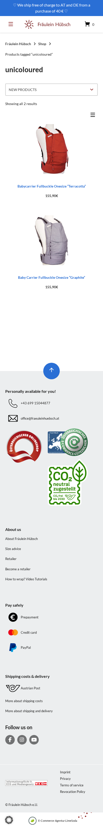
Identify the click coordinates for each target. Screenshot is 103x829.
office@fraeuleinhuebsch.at (40, 418)
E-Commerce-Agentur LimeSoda (57, 820)
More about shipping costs (24, 701)
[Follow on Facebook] (10, 740)
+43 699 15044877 (35, 403)
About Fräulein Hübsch (21, 539)
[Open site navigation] (12, 24)
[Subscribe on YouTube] (34, 740)
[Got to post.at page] (73, 482)
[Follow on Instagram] (22, 740)
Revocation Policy (72, 792)
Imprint (65, 772)
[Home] (47, 24)
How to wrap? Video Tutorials (26, 579)
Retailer (10, 559)
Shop (42, 44)
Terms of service (72, 785)
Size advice (13, 549)
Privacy (65, 779)
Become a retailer (17, 569)
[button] (9, 820)
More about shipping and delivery (29, 711)
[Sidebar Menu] (94, 116)
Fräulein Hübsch (18, 44)
